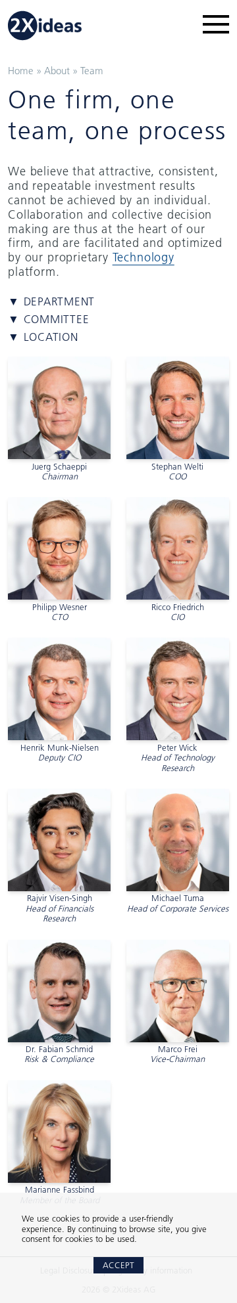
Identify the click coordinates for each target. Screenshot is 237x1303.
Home (21, 70)
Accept (118, 1265)
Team (91, 70)
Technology (143, 257)
